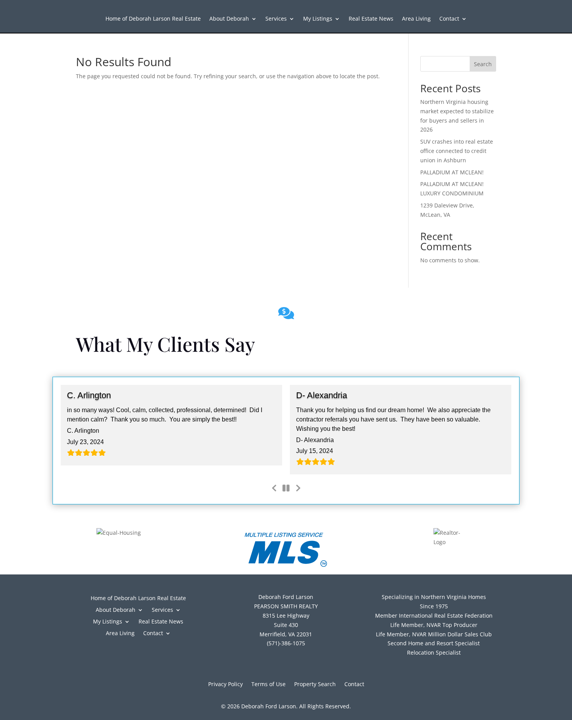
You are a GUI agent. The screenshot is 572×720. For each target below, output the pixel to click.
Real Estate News (371, 19)
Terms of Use (268, 684)
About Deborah (229, 19)
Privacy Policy (225, 684)
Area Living (416, 19)
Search (483, 64)
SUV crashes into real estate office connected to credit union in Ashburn (456, 151)
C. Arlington (89, 395)
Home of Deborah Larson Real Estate (153, 19)
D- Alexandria (321, 395)
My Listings (317, 19)
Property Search (315, 684)
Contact (449, 19)
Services (276, 19)
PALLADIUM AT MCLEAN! (452, 172)
